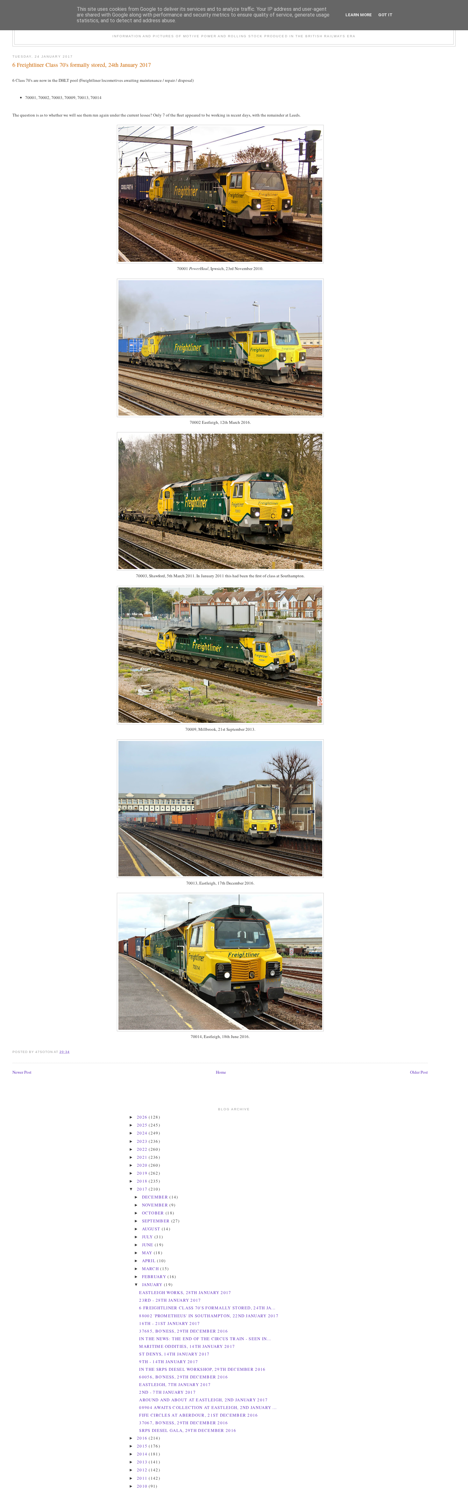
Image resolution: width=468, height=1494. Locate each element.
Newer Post (22, 1072)
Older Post (419, 1072)
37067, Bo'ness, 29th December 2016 (183, 1423)
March (151, 1268)
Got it (385, 14)
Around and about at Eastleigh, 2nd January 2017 (203, 1400)
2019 (143, 1173)
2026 (143, 1117)
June (148, 1245)
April (149, 1260)
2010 (143, 1486)
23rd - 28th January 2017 (170, 1300)
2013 (143, 1462)
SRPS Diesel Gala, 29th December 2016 (187, 1430)
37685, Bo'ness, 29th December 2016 (183, 1331)
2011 (143, 1478)
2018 (143, 1181)
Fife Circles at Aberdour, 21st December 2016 (198, 1415)
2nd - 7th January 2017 (167, 1392)
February (155, 1276)
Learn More (358, 14)
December (156, 1197)
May (148, 1253)
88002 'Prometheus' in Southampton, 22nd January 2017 (209, 1316)
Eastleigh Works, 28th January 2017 (185, 1292)
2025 (143, 1125)
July (148, 1237)
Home (221, 1072)
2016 (143, 1438)
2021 (143, 1157)
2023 (143, 1141)
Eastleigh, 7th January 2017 (175, 1384)
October (154, 1213)
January (153, 1284)
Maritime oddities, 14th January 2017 (187, 1346)
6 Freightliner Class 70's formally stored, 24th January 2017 (81, 64)
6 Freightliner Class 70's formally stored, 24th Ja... (207, 1308)
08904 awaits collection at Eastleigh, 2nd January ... (208, 1407)
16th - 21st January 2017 (169, 1323)
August (152, 1229)
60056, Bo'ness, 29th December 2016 (183, 1377)
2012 (143, 1470)
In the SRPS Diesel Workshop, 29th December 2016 (202, 1369)
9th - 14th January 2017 (168, 1361)
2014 (143, 1454)
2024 (143, 1133)
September (156, 1221)
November (156, 1205)
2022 (143, 1149)
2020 (143, 1165)
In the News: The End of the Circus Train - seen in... (205, 1338)
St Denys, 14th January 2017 (174, 1354)
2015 (143, 1446)
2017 (143, 1189)
